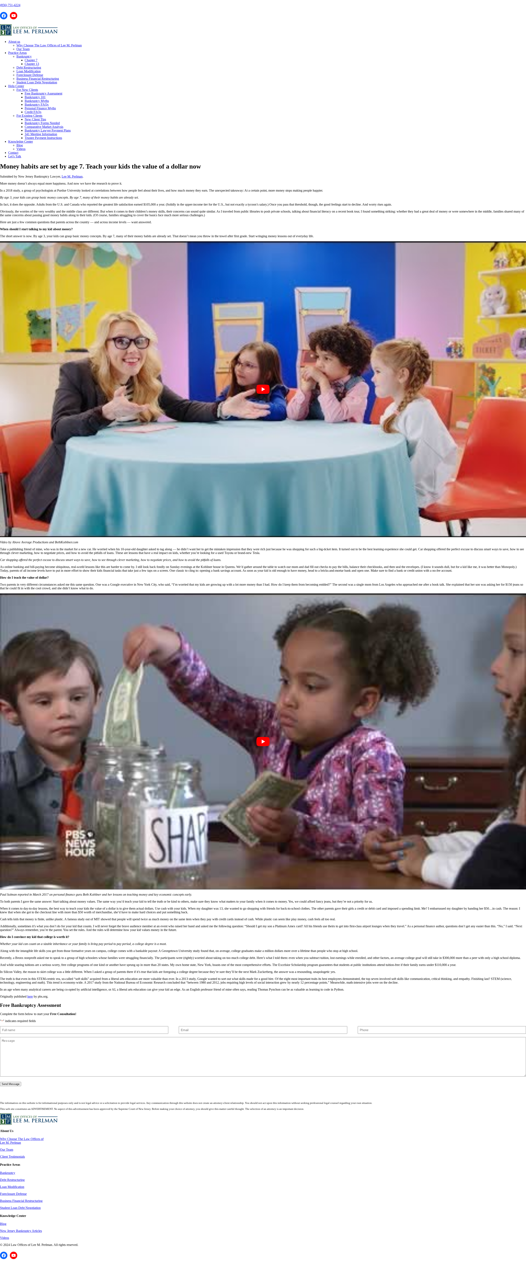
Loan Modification (28, 71)
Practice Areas (17, 52)
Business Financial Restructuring (37, 78)
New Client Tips (35, 119)
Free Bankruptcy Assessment (43, 93)
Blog (19, 145)
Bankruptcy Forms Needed (42, 123)
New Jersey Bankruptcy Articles (21, 1231)
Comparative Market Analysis (44, 126)
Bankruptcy (24, 56)
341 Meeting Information (41, 134)
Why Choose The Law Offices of (22, 1139)
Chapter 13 (32, 64)
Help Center (16, 86)
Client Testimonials (12, 1156)
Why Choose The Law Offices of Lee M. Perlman (49, 45)
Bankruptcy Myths (37, 101)
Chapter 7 (31, 60)
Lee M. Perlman (72, 176)
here (30, 996)
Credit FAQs (33, 112)
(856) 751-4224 (10, 5)
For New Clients (27, 89)
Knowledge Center (20, 141)
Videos (20, 149)
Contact (13, 152)
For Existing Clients (29, 115)
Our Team (23, 49)
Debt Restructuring (28, 67)
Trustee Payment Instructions (43, 138)
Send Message (11, 1084)
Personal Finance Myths (40, 108)
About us (14, 41)
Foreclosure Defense (29, 75)
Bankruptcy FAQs (36, 104)
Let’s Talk (14, 156)
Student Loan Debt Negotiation (36, 82)
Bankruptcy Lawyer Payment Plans (48, 130)
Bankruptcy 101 (35, 97)
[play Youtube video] (263, 389)
